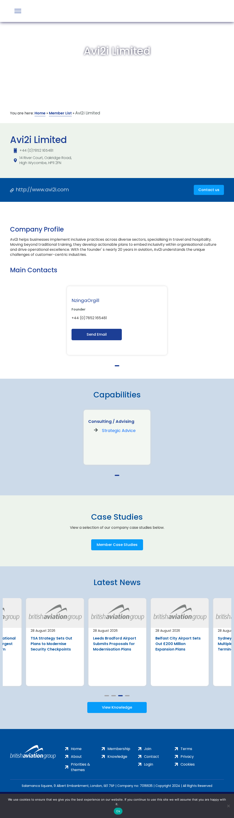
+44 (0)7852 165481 (36, 150)
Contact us (208, 189)
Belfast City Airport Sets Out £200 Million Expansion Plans (178, 644)
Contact (151, 756)
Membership (118, 748)
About (76, 756)
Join (147, 748)
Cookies (188, 764)
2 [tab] (113, 695)
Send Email (97, 334)
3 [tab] (120, 695)
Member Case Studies (117, 544)
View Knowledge (117, 707)
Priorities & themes (80, 767)
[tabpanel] (117, 320)
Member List (60, 113)
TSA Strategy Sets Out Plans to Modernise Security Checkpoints (51, 644)
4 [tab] (127, 695)
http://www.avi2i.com (42, 189)
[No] (228, 806)
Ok (118, 811)
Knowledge (117, 756)
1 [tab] (117, 365)
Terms (186, 748)
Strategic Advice (119, 430)
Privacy (187, 756)
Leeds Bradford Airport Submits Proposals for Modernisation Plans (114, 644)
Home (40, 113)
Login (148, 764)
